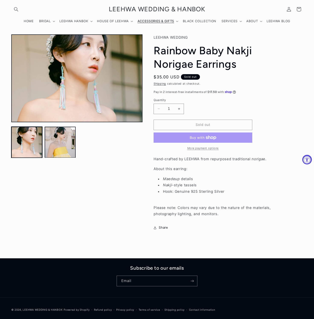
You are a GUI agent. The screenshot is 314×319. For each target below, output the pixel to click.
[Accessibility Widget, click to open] (307, 159)
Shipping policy (174, 309)
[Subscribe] (192, 281)
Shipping (160, 83)
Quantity (160, 100)
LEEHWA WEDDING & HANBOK (43, 309)
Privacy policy (125, 309)
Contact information (202, 309)
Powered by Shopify (77, 309)
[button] (16, 9)
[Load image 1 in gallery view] (27, 142)
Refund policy (103, 309)
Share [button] (163, 228)
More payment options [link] (203, 148)
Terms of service (149, 309)
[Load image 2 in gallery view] (60, 142)
